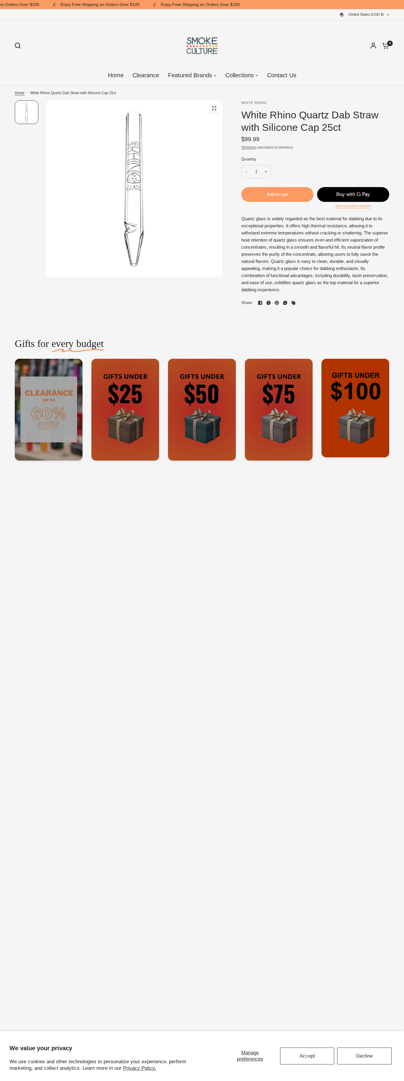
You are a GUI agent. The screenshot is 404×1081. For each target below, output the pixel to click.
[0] (384, 45)
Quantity (248, 159)
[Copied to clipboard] (293, 302)
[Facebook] (260, 302)
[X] (268, 302)
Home (20, 93)
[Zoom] (214, 108)
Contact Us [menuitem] (281, 75)
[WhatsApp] (285, 302)
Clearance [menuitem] (145, 75)
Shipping (248, 147)
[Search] (19, 46)
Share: (247, 303)
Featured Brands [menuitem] (190, 75)
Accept (307, 1056)
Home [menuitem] (116, 75)
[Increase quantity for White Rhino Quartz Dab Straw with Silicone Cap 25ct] (266, 171)
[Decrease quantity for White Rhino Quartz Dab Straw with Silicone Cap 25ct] (246, 171)
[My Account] (373, 45)
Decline (364, 1056)
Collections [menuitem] (239, 75)
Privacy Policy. (139, 1068)
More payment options (353, 206)
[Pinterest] (276, 302)
